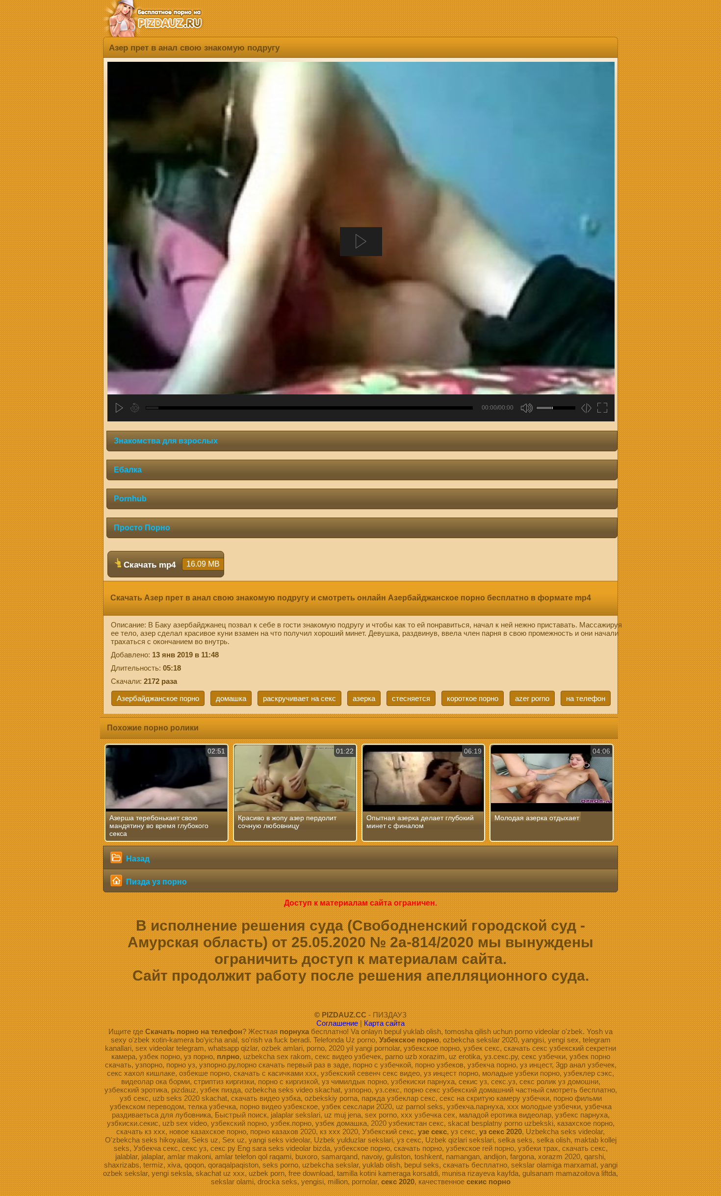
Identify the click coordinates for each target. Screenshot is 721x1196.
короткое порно (472, 698)
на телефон (585, 698)
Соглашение (337, 1023)
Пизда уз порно (155, 882)
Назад (137, 859)
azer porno (532, 698)
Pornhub (130, 498)
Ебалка (128, 470)
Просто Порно (142, 527)
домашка (231, 698)
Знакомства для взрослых (166, 441)
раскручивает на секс (299, 698)
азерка (364, 698)
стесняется (411, 698)
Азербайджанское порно (158, 698)
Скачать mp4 (170, 565)
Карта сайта (384, 1023)
